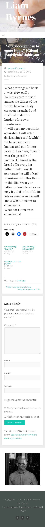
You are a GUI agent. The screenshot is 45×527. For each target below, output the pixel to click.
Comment (10, 325)
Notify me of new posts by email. (23, 416)
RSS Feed (38, 506)
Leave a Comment (16, 68)
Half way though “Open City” (10, 248)
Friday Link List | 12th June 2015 (28, 289)
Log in (23, 510)
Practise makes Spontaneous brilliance (18, 287)
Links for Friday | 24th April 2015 (28, 248)
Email (8, 373)
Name (8, 360)
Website (8, 386)
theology (21, 280)
